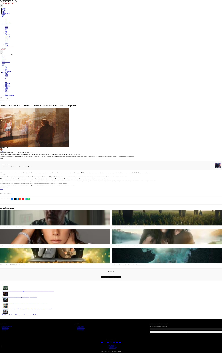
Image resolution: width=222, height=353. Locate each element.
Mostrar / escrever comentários (111, 277)
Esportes (3, 14)
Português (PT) (7, 36)
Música (3, 11)
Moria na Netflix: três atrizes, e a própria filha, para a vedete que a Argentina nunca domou (20, 297)
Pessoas (6, 19)
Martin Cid (3, 151)
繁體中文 (6, 45)
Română (6, 38)
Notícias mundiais (8, 22)
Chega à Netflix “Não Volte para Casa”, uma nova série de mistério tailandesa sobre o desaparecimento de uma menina (26, 302)
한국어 (6, 33)
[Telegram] (120, 342)
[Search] (1, 51)
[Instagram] (111, 342)
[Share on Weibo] (23, 199)
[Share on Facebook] (12, 199)
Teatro (6, 17)
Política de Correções (80, 329)
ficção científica (8, 193)
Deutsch (6, 27)
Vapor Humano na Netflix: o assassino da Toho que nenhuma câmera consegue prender (129, 264)
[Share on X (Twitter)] (15, 199)
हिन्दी (5, 30)
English (6, 25)
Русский (6, 39)
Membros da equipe (5, 328)
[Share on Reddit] (20, 199)
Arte (3, 15)
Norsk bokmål (7, 34)
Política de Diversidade (81, 328)
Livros (6, 18)
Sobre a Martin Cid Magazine (7, 326)
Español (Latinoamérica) (9, 46)
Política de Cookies (112, 346)
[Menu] (1, 5)
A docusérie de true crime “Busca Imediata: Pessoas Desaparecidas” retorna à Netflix (128, 226)
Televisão (4, 8)
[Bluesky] (114, 342)
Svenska (6, 40)
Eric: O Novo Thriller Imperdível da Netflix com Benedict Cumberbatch (14, 226)
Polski (6, 35)
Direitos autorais (112, 348)
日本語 (6, 32)
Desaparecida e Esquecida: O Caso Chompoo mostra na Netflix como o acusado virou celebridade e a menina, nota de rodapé (31, 291)
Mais (3, 16)
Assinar (185, 332)
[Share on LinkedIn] (17, 199)
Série (1, 102)
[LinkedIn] (108, 342)
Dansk (6, 29)
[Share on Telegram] (26, 199)
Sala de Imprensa (5, 327)
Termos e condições (112, 345)
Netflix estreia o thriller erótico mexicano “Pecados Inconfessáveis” (125, 245)
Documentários (5, 291)
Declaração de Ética (80, 327)
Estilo (6, 21)
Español (6, 26)
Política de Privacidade (112, 347)
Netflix (1, 189)
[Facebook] (102, 342)
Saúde (6, 20)
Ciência (3, 12)
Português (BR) (5, 23)
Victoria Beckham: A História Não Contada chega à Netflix (11, 245)
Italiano (6, 31)
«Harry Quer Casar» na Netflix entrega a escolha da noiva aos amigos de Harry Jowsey (22, 314)
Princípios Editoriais (80, 326)
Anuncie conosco (5, 329)
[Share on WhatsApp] (28, 199)
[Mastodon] (117, 342)
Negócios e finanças (6, 13)
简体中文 (6, 44)
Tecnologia (4, 10)
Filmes (3, 9)
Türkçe (6, 42)
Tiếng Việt (6, 43)
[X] (105, 342)
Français (6, 28)
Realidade (4, 314)
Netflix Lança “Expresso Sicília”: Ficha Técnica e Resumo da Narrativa (14, 264)
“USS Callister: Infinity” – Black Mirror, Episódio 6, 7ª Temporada (16, 166)
